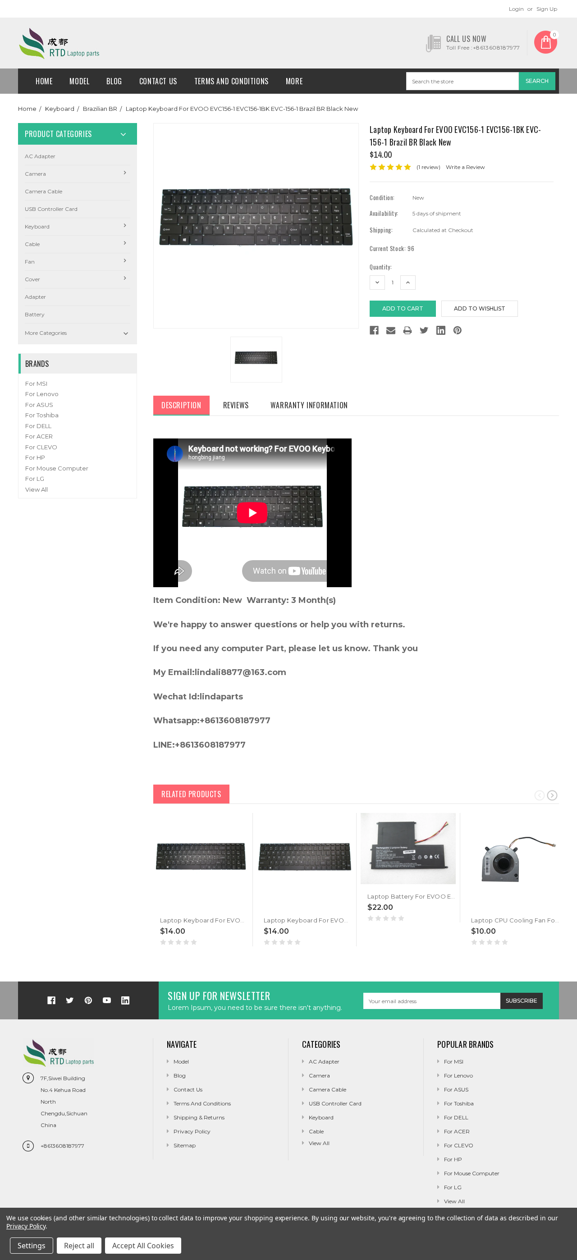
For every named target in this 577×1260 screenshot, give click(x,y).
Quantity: (381, 267)
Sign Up (546, 8)
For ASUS (39, 404)
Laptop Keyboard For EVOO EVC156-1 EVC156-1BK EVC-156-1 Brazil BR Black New (242, 108)
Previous (539, 795)
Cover (32, 279)
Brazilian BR (100, 108)
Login (516, 8)
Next (552, 795)
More (294, 81)
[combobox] (462, 81)
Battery (35, 314)
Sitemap (185, 1145)
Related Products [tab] (191, 794)
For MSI (36, 383)
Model (79, 81)
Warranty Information (309, 405)
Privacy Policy (192, 1131)
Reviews (236, 405)
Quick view (161, 906)
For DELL (38, 425)
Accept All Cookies (143, 1246)
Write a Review (465, 167)
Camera (35, 173)
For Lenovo (42, 393)
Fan (30, 261)
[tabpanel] (201, 880)
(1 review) (428, 167)
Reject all (79, 1246)
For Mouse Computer (56, 468)
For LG (34, 478)
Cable (32, 244)
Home (44, 81)
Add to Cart (178, 906)
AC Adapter (40, 156)
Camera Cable (43, 191)
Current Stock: (392, 248)
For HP (35, 457)
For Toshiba (42, 415)
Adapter (35, 296)
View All (36, 489)
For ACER (39, 436)
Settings (32, 1246)
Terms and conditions (231, 81)
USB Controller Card (51, 208)
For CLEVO (41, 447)
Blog (114, 81)
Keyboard (59, 108)
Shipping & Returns (199, 1117)
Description (181, 405)
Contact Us (158, 81)
